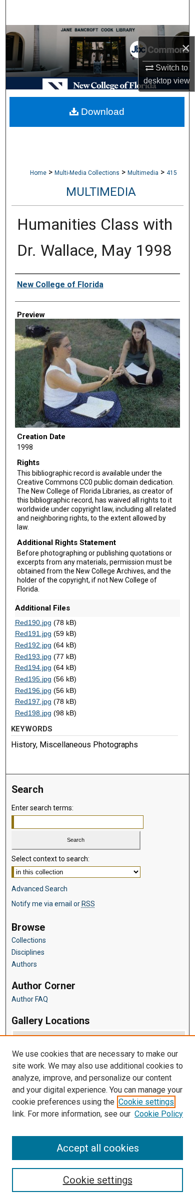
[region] (97, 1119)
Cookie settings (146, 1102)
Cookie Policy (158, 1114)
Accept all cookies (97, 1148)
